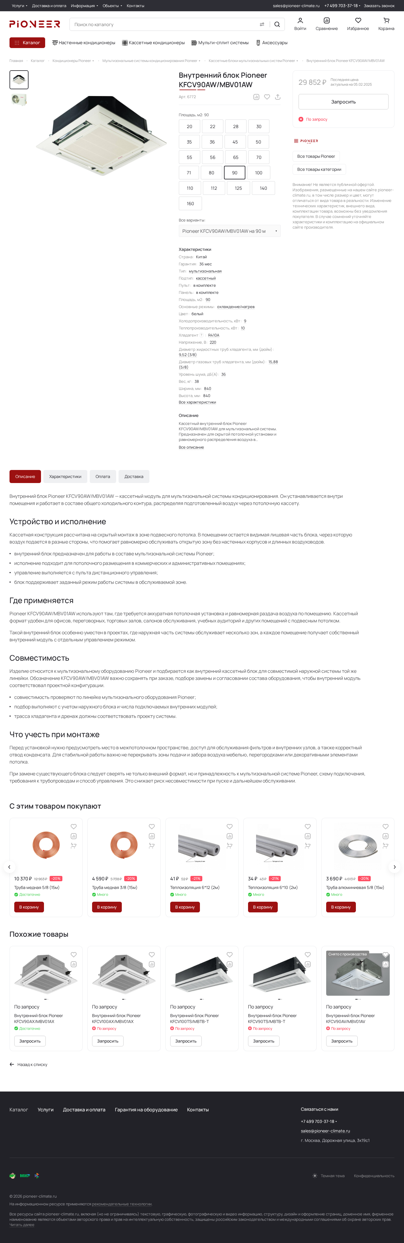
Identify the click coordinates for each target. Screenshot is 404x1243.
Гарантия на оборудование (146, 1109)
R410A (213, 335)
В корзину (29, 907)
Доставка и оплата (84, 1109)
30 (258, 126)
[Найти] (277, 24)
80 (211, 173)
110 (190, 188)
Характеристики (65, 476)
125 (238, 188)
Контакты (198, 1109)
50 (258, 142)
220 (213, 342)
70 (258, 157)
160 (190, 203)
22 (212, 126)
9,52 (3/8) (188, 354)
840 (207, 388)
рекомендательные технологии (122, 1204)
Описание (25, 476)
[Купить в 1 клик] (74, 846)
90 (234, 173)
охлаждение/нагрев (236, 306)
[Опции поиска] (262, 24)
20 (189, 126)
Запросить (343, 101)
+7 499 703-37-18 (341, 5)
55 (189, 157)
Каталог (19, 1109)
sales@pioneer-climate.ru (296, 5)
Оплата (103, 476)
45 (235, 142)
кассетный (206, 278)
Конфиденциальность (374, 1175)
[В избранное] (267, 97)
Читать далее (22, 1224)
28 (236, 126)
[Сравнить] (256, 97)
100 (258, 173)
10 (243, 328)
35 (189, 142)
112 (214, 188)
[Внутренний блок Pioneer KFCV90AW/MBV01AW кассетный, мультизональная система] (101, 135)
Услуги (45, 1109)
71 (189, 173)
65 (236, 157)
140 (263, 188)
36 (212, 142)
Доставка (133, 476)
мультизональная (205, 271)
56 (212, 157)
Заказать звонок (379, 5)
